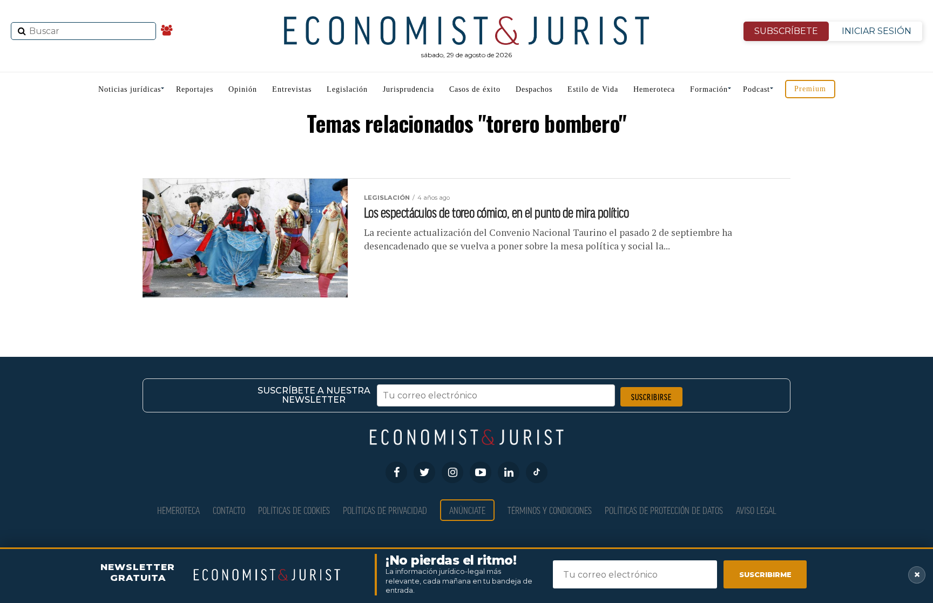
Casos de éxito (475, 89)
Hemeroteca (654, 89)
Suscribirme (765, 574)
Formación (709, 89)
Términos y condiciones (550, 510)
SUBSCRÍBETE (786, 31)
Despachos (534, 89)
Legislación (347, 89)
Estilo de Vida (592, 89)
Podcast (756, 89)
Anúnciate (467, 510)
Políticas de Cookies (294, 510)
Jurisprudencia (408, 89)
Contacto (229, 510)
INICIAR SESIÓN (876, 31)
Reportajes (194, 89)
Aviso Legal (756, 510)
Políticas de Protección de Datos (664, 510)
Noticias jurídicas (129, 89)
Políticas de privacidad (385, 510)
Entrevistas (292, 89)
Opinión (242, 89)
